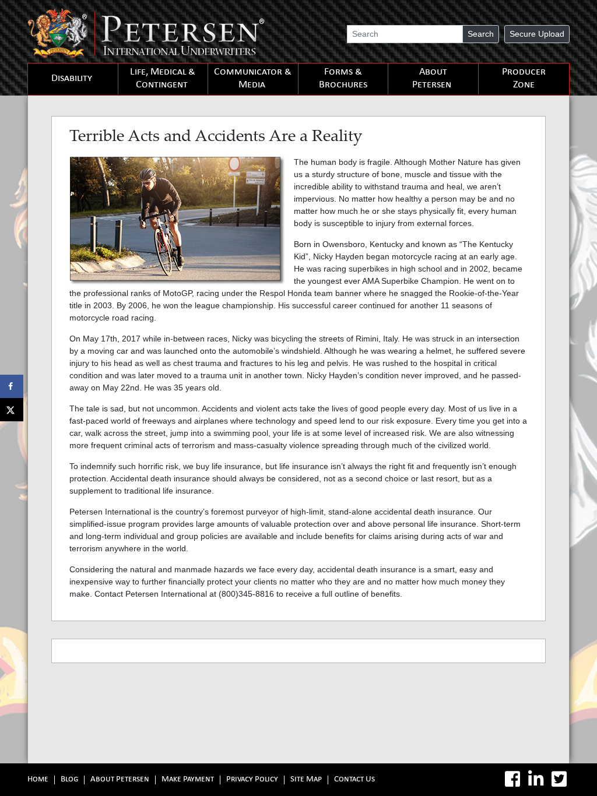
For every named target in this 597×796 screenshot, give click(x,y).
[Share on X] (11, 409)
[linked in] (535, 779)
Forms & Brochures (343, 78)
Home (37, 780)
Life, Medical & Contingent (162, 78)
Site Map (306, 780)
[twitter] (559, 779)
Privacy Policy (252, 780)
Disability (71, 79)
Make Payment (187, 780)
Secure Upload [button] (537, 33)
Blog (69, 780)
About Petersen (431, 78)
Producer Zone (524, 78)
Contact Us (354, 780)
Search (481, 33)
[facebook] (512, 779)
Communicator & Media (253, 78)
